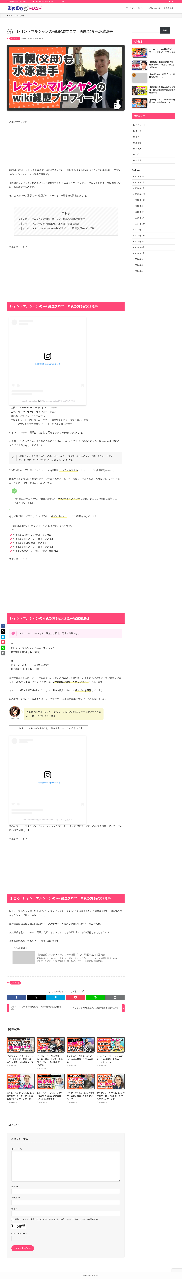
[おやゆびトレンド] (24, 8)
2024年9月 (140, 241)
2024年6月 (140, 259)
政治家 (138, 142)
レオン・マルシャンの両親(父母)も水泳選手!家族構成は (51, 223)
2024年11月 (140, 229)
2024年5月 (140, 265)
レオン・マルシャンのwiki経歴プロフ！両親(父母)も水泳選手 (54, 219)
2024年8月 (140, 247)
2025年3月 (140, 206)
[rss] (169, 1)
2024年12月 (140, 224)
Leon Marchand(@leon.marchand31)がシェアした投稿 (47, 819)
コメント (16, 1149)
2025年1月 (140, 218)
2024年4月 (140, 271)
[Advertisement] (65, 144)
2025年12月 (140, 194)
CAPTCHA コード (19, 1233)
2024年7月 (140, 253)
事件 (137, 137)
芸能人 (138, 160)
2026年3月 (140, 176)
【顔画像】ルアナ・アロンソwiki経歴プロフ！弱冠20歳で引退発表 (71, 954)
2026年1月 (140, 188)
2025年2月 (140, 212)
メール (15, 1197)
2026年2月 (140, 182)
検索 (165, 30)
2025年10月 (140, 200)
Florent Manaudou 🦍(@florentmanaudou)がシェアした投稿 (47, 401)
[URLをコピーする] (115, 997)
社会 (137, 154)
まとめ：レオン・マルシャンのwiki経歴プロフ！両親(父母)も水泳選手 (58, 228)
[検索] (173, 1)
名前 (14, 1186)
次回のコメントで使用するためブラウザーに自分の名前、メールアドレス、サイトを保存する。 (57, 1219)
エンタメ (139, 131)
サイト (14, 1209)
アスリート (15, 38)
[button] (16, 997)
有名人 (138, 148)
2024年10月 (140, 235)
